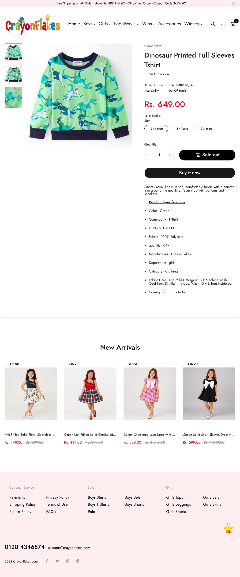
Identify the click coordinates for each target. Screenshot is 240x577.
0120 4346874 (25, 547)
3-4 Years (182, 129)
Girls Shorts (176, 511)
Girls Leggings (178, 504)
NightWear (124, 23)
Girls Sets (211, 497)
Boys (87, 23)
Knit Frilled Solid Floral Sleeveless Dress (32, 434)
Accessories (169, 23)
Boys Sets (132, 497)
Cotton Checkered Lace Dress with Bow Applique (158, 434)
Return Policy (20, 511)
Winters (191, 23)
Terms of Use (57, 504)
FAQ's (51, 511)
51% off (15, 364)
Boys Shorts (134, 504)
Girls (103, 23)
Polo (91, 511)
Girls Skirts (212, 504)
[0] (233, 24)
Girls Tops (174, 497)
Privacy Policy (57, 497)
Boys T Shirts (98, 504)
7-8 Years (206, 129)
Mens (147, 23)
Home (74, 23)
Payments (17, 497)
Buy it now (189, 172)
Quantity (150, 144)
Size (147, 121)
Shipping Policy (22, 504)
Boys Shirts (97, 497)
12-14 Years (156, 129)
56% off (134, 364)
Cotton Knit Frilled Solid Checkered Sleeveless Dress (100, 434)
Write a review (159, 74)
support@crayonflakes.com (69, 548)
